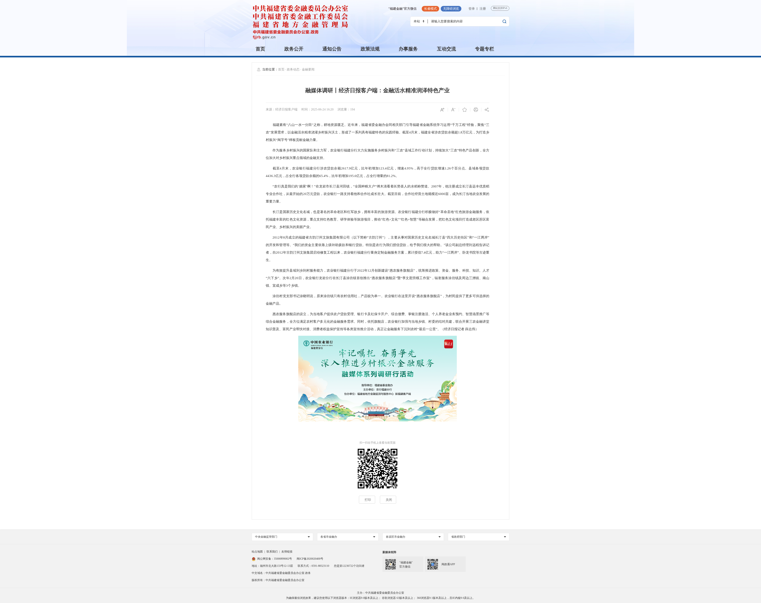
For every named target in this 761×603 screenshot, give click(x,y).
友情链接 (287, 551)
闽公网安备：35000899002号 (274, 558)
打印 (368, 499)
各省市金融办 (328, 536)
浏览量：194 (346, 109)
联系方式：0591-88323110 (313, 565)
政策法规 (370, 48)
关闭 (389, 499)
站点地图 (257, 551)
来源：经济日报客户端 (281, 109)
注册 (483, 8)
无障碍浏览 (451, 8)
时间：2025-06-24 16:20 (317, 109)
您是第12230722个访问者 (349, 565)
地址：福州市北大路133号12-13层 (272, 565)
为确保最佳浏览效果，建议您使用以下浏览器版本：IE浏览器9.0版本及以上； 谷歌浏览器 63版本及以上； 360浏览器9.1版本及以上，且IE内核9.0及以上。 (380, 597)
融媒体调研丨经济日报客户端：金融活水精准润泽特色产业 (377, 90)
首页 (260, 48)
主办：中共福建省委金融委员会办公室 (380, 592)
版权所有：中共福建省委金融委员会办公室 (278, 580)
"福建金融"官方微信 (402, 8)
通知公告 (331, 48)
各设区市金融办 (395, 536)
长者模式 (430, 8)
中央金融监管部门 (266, 536)
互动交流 (446, 48)
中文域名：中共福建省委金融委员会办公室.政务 (281, 573)
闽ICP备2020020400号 (310, 558)
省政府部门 (458, 536)
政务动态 (293, 69)
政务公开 (293, 48)
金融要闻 (308, 69)
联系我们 (272, 551)
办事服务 (408, 48)
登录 (471, 8)
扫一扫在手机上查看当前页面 (377, 442)
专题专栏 (484, 48)
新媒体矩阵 (389, 552)
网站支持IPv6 (500, 8)
